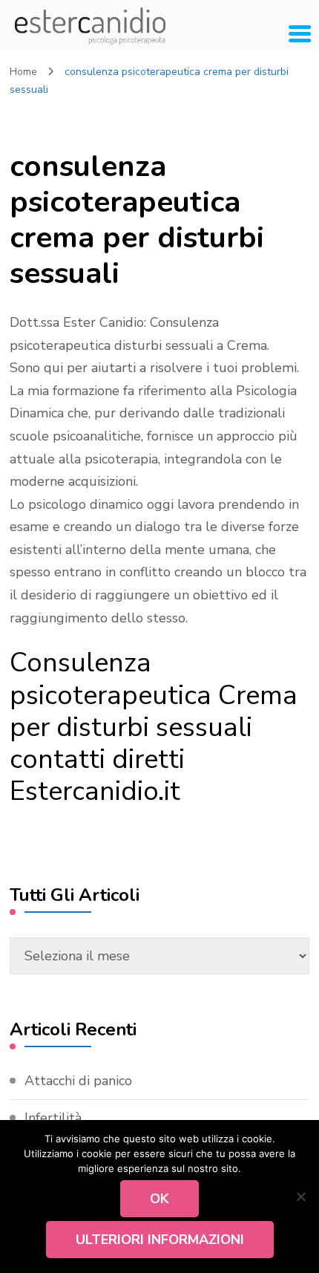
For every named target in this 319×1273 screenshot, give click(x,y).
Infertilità (53, 1118)
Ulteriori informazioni (160, 1239)
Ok (159, 1199)
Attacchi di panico (78, 1081)
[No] (300, 1196)
